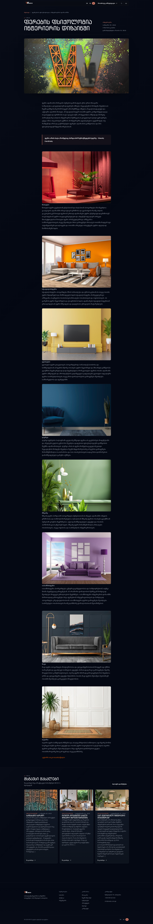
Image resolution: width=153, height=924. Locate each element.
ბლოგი (27, 12)
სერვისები (85, 900)
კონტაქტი (85, 908)
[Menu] (126, 3)
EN (87, 3)
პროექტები (85, 903)
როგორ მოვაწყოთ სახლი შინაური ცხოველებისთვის (75, 816)
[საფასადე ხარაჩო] (41, 826)
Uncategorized (32, 813)
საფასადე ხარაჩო (35, 815)
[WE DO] (31, 3)
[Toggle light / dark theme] (121, 3)
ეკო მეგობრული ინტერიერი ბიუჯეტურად (111, 816)
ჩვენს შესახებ (86, 898)
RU (90, 3)
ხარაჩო (61, 895)
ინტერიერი (107, 22)
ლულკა (61, 898)
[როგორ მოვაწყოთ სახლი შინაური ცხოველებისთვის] (76, 826)
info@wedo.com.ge (110, 901)
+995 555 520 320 (110, 898)
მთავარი (85, 895)
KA (93, 3)
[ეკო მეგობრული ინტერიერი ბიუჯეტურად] (112, 826)
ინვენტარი (62, 900)
